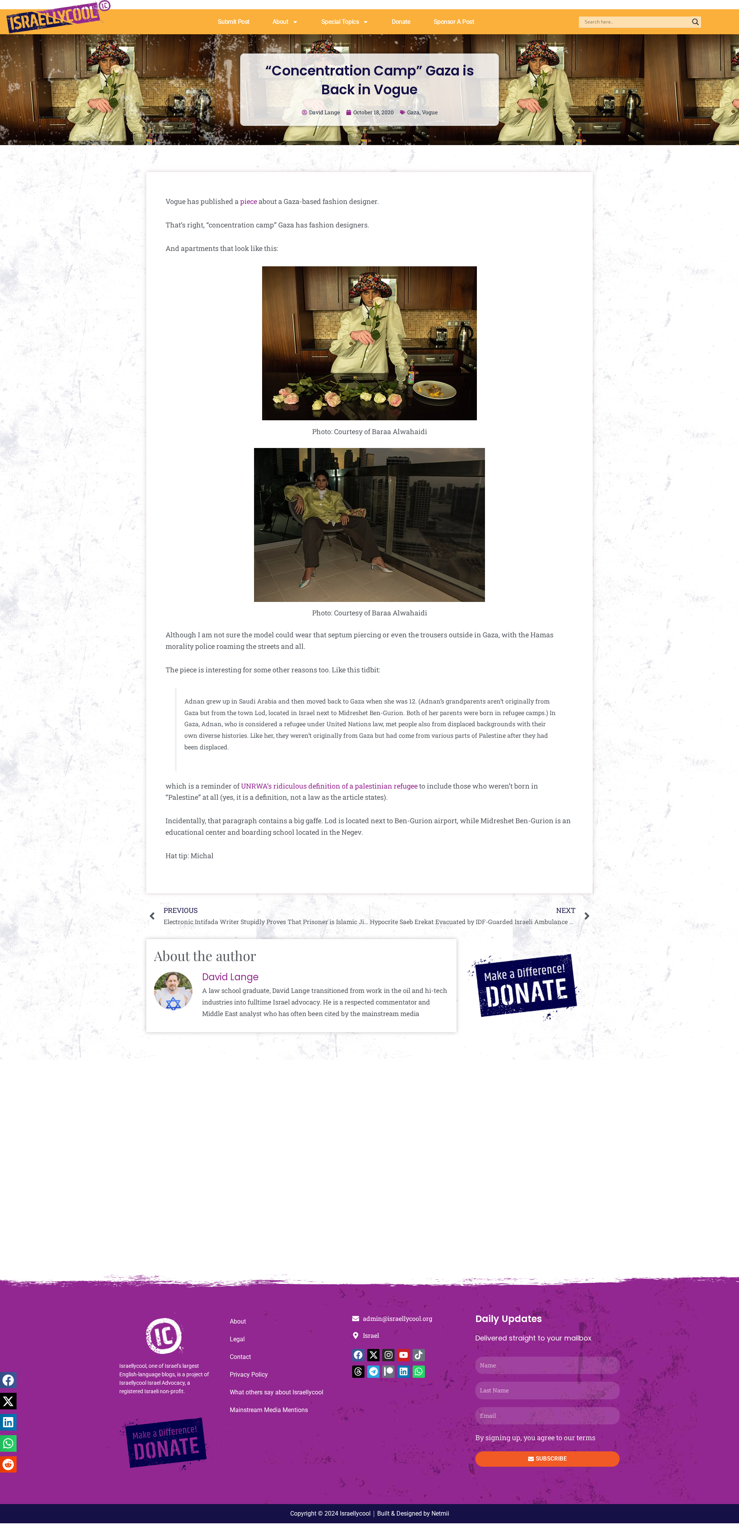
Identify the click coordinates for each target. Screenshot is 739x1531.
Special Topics (340, 21)
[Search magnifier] (695, 22)
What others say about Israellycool (276, 1392)
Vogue (430, 112)
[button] (8, 1380)
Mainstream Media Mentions (269, 1410)
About (280, 21)
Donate (401, 21)
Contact (240, 1357)
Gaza (413, 112)
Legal (237, 1339)
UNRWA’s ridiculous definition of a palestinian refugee (329, 786)
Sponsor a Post (454, 21)
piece (248, 201)
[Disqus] (369, 1171)
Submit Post (233, 21)
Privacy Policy (249, 1374)
